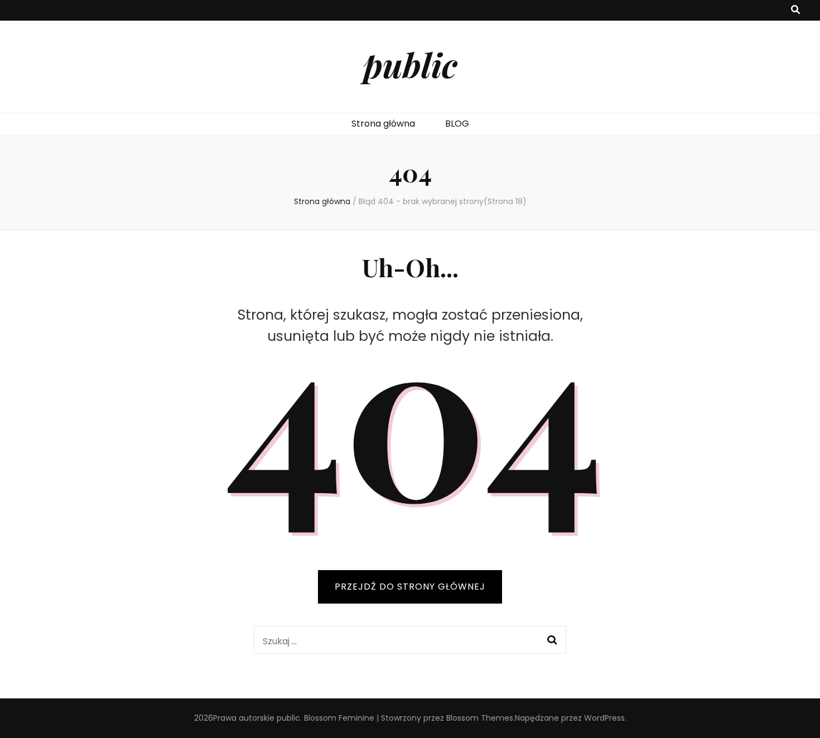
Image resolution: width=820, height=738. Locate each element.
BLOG (457, 123)
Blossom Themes (479, 717)
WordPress (604, 717)
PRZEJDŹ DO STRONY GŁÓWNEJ (410, 586)
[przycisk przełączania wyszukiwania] (795, 10)
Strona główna (383, 123)
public (410, 64)
